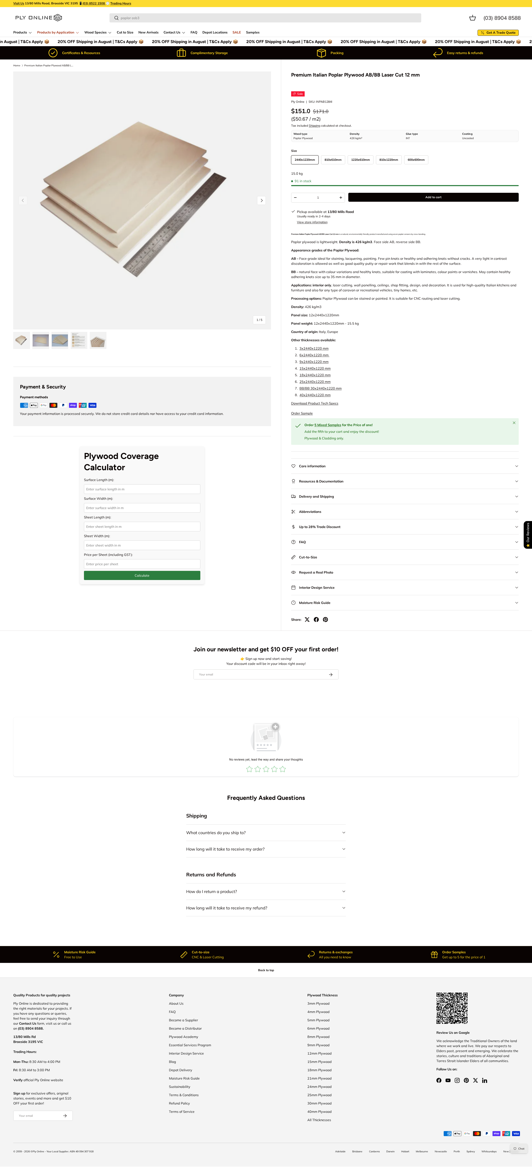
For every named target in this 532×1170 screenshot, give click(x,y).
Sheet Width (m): (97, 536)
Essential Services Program (190, 1045)
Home (16, 65)
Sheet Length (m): (97, 517)
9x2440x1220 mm (314, 362)
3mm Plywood (318, 1003)
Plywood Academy (183, 1037)
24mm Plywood (319, 1087)
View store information (312, 222)
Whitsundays (489, 1151)
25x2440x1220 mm (315, 382)
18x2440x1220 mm (315, 375)
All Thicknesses (319, 1120)
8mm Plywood (318, 1037)
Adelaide (340, 1151)
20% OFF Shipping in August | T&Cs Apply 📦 (95, 41)
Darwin (390, 1151)
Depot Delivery (180, 1070)
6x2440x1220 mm (314, 355)
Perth (457, 1151)
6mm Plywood (318, 1028)
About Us (176, 1003)
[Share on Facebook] (316, 619)
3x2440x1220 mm (314, 348)
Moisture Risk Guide (184, 1078)
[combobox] (265, 17)
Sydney (471, 1151)
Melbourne (422, 1151)
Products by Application (55, 32)
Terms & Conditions (184, 1095)
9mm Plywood (318, 1045)
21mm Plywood (319, 1078)
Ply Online (297, 102)
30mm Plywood (319, 1103)
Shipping (314, 125)
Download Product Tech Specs (314, 403)
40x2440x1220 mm (315, 395)
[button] (472, 17)
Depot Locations (215, 32)
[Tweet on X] (307, 619)
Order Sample (302, 413)
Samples (253, 32)
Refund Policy (179, 1103)
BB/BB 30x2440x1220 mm (320, 388)
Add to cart (433, 197)
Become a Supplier (183, 1020)
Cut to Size (125, 32)
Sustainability (179, 1087)
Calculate (142, 575)
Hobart (405, 1151)
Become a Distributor (185, 1028)
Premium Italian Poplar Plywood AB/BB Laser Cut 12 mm (49, 65)
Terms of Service (182, 1111)
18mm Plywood (319, 1070)
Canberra (374, 1151)
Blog (172, 1062)
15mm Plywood (319, 1062)
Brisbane (357, 1151)
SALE (237, 32)
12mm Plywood (319, 1053)
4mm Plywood (318, 1012)
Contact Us (172, 32)
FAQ (194, 32)
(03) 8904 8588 (502, 17)
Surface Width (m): (98, 498)
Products (20, 32)
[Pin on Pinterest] (325, 619)
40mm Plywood (319, 1111)
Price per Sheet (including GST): (108, 555)
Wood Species (95, 32)
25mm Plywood (319, 1095)
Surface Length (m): (99, 480)
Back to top (266, 970)
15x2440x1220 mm (315, 368)
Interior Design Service (186, 1053)
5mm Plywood (318, 1020)
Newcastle (441, 1151)
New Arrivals (148, 32)
